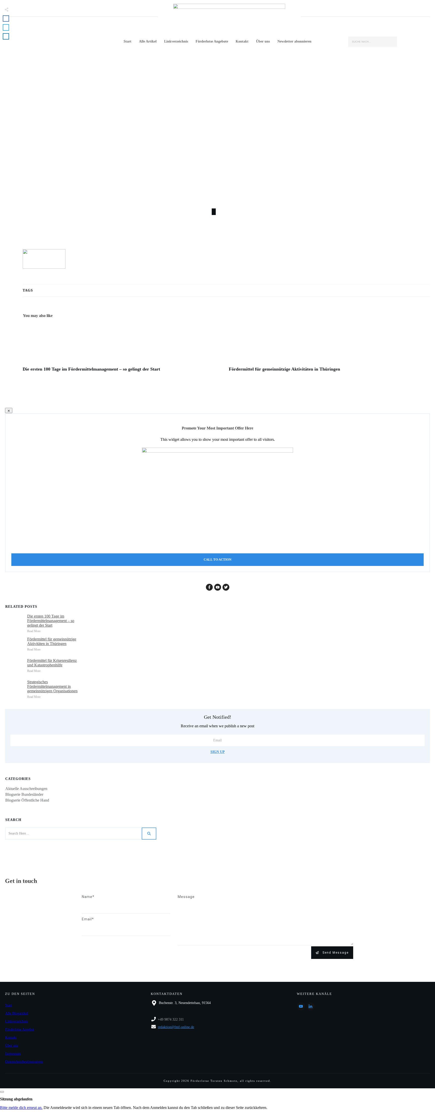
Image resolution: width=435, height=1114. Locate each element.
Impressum (13, 1054)
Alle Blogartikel (16, 1013)
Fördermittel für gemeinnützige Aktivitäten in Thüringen (329, 350)
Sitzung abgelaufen (16, 1099)
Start (8, 1005)
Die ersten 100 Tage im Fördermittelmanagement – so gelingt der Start (123, 350)
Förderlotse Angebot (19, 1029)
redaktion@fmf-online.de (176, 1027)
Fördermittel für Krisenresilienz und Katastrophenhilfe (52, 662)
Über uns (11, 1046)
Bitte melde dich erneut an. (21, 1107)
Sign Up (217, 752)
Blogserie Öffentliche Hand (27, 800)
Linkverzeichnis (16, 1021)
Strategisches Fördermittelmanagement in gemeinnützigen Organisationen (52, 686)
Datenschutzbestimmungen (24, 1062)
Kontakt (11, 1037)
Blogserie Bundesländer (24, 794)
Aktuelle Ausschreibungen (26, 788)
